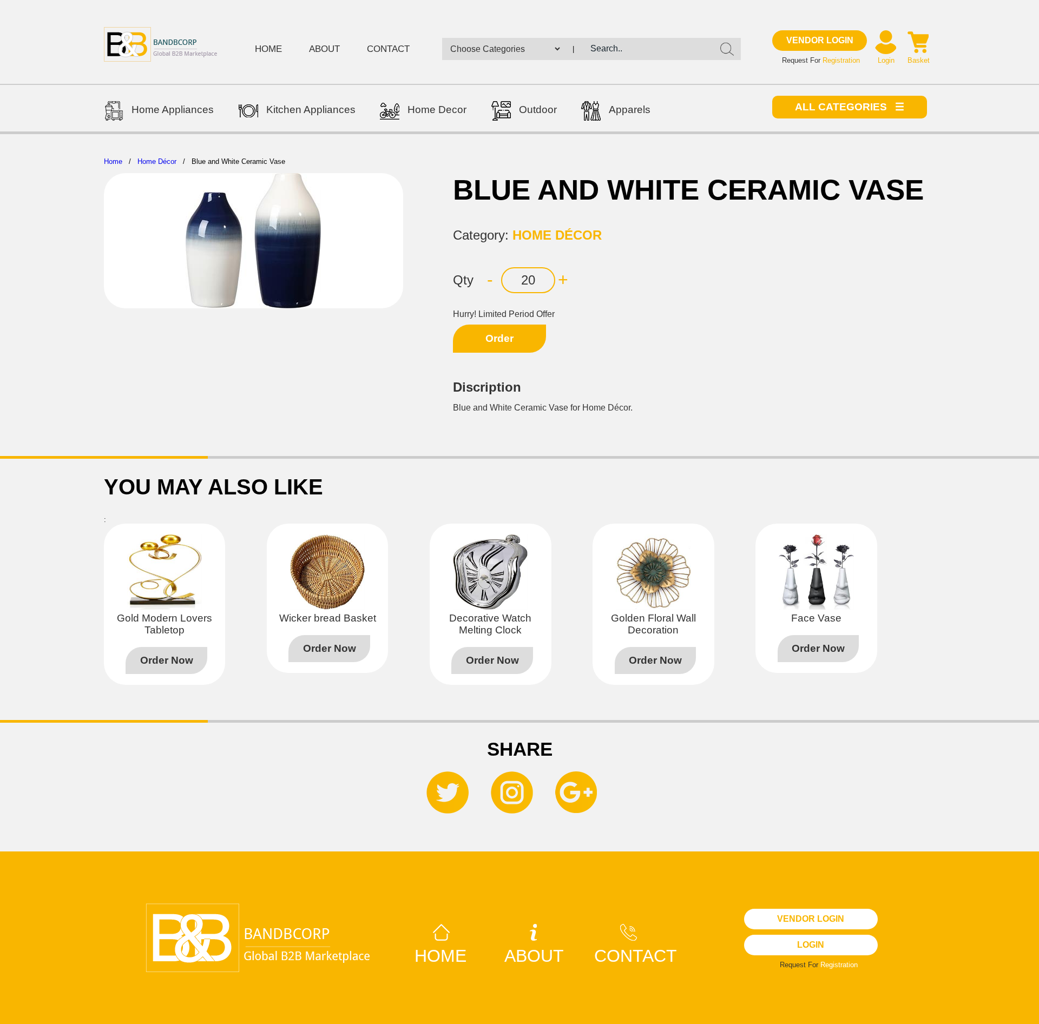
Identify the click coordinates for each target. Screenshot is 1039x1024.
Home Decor (436, 109)
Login (886, 60)
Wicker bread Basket (327, 618)
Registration (841, 60)
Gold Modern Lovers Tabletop (164, 624)
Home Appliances (172, 109)
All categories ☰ (849, 107)
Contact (388, 48)
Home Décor (156, 161)
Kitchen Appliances (311, 109)
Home (268, 48)
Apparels (629, 109)
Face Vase (816, 618)
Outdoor (538, 109)
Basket (919, 60)
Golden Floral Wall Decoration (653, 624)
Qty (463, 280)
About (324, 48)
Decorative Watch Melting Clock (490, 624)
